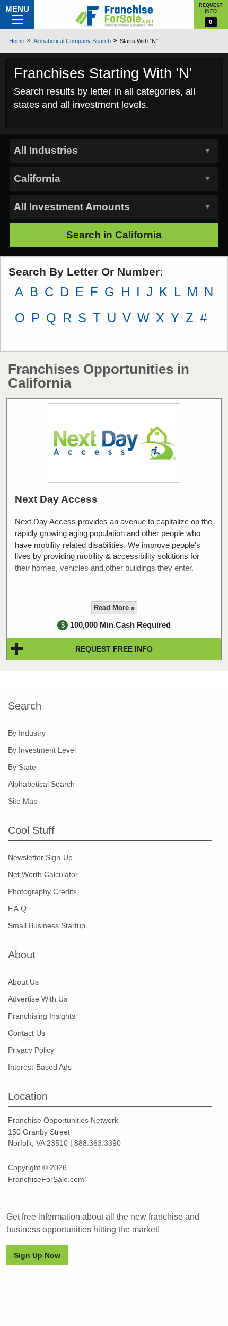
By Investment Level (42, 750)
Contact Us (26, 1033)
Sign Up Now (37, 1255)
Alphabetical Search (41, 784)
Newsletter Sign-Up (40, 857)
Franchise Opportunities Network (63, 1120)
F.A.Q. (18, 908)
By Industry (27, 733)
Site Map (23, 801)
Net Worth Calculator (43, 874)
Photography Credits (42, 891)
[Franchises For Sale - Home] (114, 16)
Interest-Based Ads (40, 1067)
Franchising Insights (41, 1016)
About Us (23, 982)
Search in (114, 234)
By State (22, 767)
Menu (17, 8)
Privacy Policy (31, 1050)
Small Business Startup (46, 925)
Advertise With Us (37, 999)
